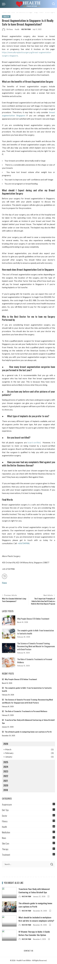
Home (4, 582)
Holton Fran (26, 29)
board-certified (34, 442)
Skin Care (5, 843)
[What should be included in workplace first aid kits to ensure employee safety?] (9, 921)
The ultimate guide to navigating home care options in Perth (28, 731)
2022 (5, 776)
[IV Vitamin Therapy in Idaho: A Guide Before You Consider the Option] (9, 935)
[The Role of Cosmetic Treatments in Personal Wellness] (8, 662)
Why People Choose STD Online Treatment (33, 618)
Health (6, 16)
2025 (5, 762)
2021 (5, 780)
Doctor (4, 815)
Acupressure (7, 804)
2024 (5, 766)
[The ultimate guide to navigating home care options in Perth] (9, 906)
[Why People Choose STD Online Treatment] (8, 620)
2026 (5, 743)
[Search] (53, 4)
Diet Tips (5, 810)
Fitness (5, 821)
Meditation (6, 832)
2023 (5, 771)
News (4, 838)
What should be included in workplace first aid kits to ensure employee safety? (36, 919)
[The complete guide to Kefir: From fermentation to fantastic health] (8, 634)
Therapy (5, 849)
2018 (5, 790)
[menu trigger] (4, 4)
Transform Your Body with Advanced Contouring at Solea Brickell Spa (34, 890)
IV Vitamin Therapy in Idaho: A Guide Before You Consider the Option (34, 933)
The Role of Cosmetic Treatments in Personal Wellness (26, 711)
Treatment (6, 854)
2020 (5, 785)
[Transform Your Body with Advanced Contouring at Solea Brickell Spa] (9, 892)
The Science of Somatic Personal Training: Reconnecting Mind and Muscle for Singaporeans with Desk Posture (36, 646)
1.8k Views (9, 29)
